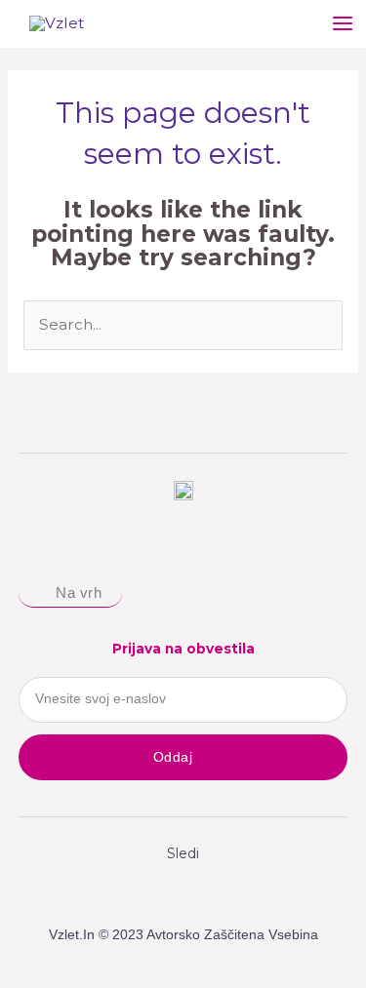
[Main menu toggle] (343, 24)
